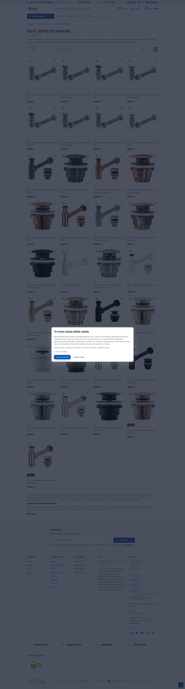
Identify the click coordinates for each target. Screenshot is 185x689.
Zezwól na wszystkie (62, 357)
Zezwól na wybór (79, 357)
